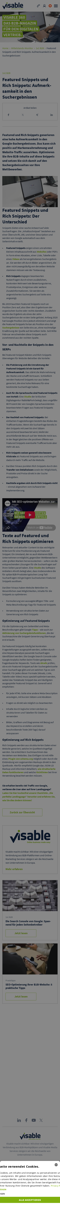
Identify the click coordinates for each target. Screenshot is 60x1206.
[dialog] (30, 1183)
